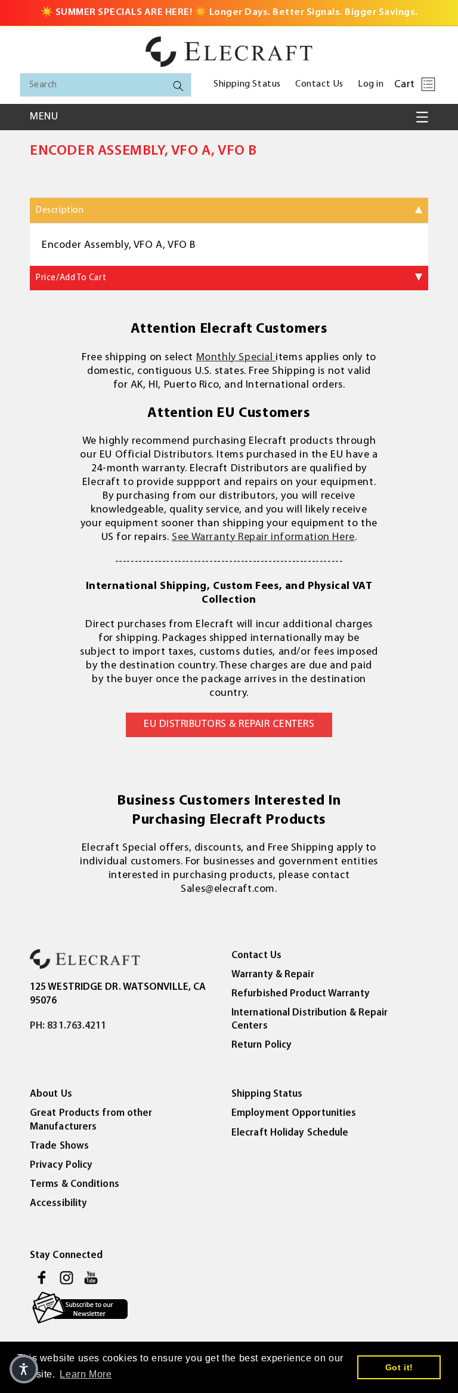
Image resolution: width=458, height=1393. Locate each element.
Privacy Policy (61, 1165)
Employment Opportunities (293, 1113)
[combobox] (105, 85)
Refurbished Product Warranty (300, 994)
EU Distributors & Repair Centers (229, 724)
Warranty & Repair (272, 974)
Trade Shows (59, 1146)
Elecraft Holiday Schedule (290, 1133)
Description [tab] (60, 210)
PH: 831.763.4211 (68, 1026)
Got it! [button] (399, 1367)
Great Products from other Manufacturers (91, 1119)
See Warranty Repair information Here (263, 537)
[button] (428, 84)
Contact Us (256, 955)
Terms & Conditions (74, 1184)
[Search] (178, 86)
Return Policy (261, 1045)
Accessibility (58, 1203)
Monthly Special (236, 357)
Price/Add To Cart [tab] (71, 278)
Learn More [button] (86, 1374)
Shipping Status (267, 1094)
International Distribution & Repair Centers (309, 1019)
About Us (51, 1094)
